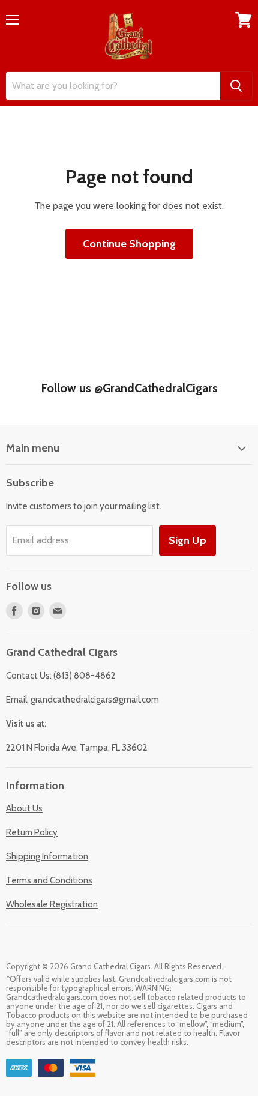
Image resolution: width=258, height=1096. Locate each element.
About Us (24, 808)
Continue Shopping (129, 243)
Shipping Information (47, 856)
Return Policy (32, 832)
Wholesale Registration (52, 904)
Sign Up (187, 540)
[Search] (236, 86)
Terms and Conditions (49, 880)
